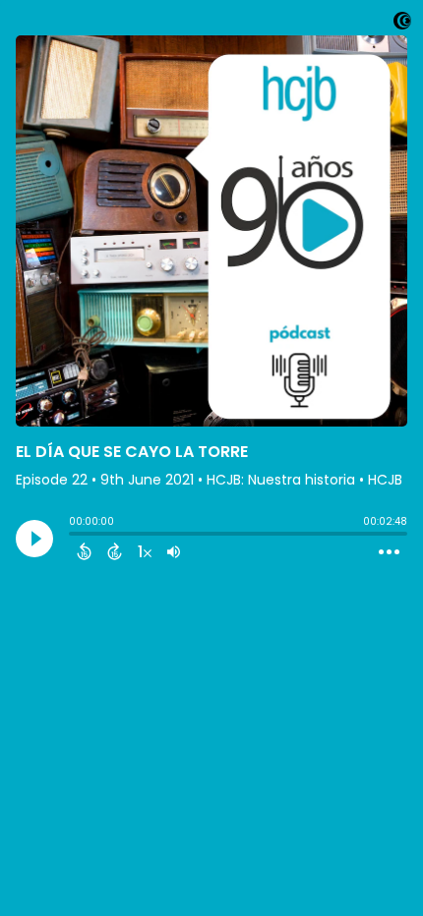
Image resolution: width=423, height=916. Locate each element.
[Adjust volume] (173, 551)
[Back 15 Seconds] (84, 551)
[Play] (34, 538)
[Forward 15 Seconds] (114, 551)
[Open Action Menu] (389, 552)
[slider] (74, 535)
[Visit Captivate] (402, 24)
